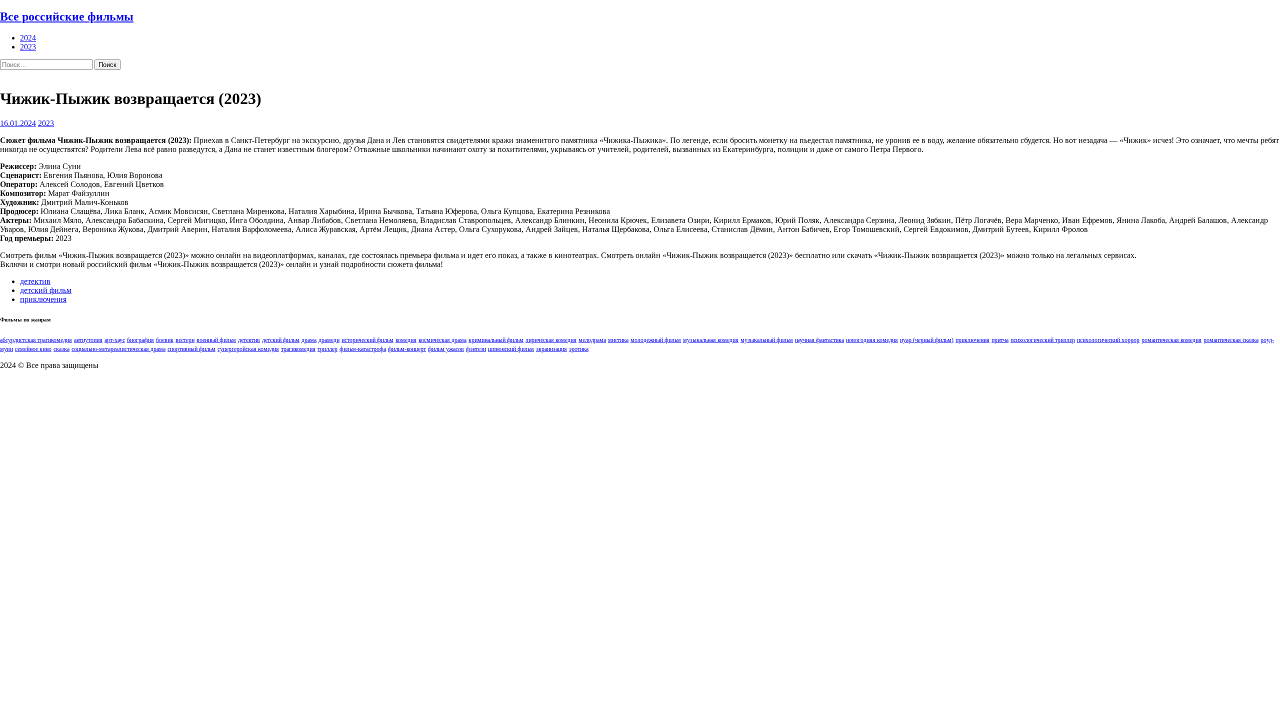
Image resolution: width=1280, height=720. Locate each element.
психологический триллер (1042, 340)
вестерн (185, 340)
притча (1000, 340)
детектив (35, 281)
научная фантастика (819, 340)
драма (309, 340)
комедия (406, 340)
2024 (28, 38)
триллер (328, 349)
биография (140, 340)
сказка (62, 349)
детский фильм (46, 290)
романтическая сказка (1231, 340)
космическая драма (442, 340)
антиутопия (88, 340)
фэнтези (476, 349)
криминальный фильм (496, 340)
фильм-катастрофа (363, 349)
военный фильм (216, 340)
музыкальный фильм (766, 340)
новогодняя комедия (872, 340)
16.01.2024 (18, 123)
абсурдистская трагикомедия (36, 340)
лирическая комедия (551, 340)
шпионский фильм (511, 349)
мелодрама (592, 340)
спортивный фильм (192, 349)
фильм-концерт (407, 349)
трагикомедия (298, 349)
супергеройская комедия (248, 349)
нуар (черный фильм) (927, 340)
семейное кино (33, 349)
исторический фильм (368, 340)
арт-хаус (114, 340)
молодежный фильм (655, 340)
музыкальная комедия (710, 340)
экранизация (551, 349)
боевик (165, 340)
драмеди (329, 340)
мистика (618, 340)
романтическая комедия (1172, 340)
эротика (578, 349)
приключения (43, 299)
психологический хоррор (1108, 340)
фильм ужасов (446, 349)
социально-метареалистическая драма (119, 349)
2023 (28, 46)
